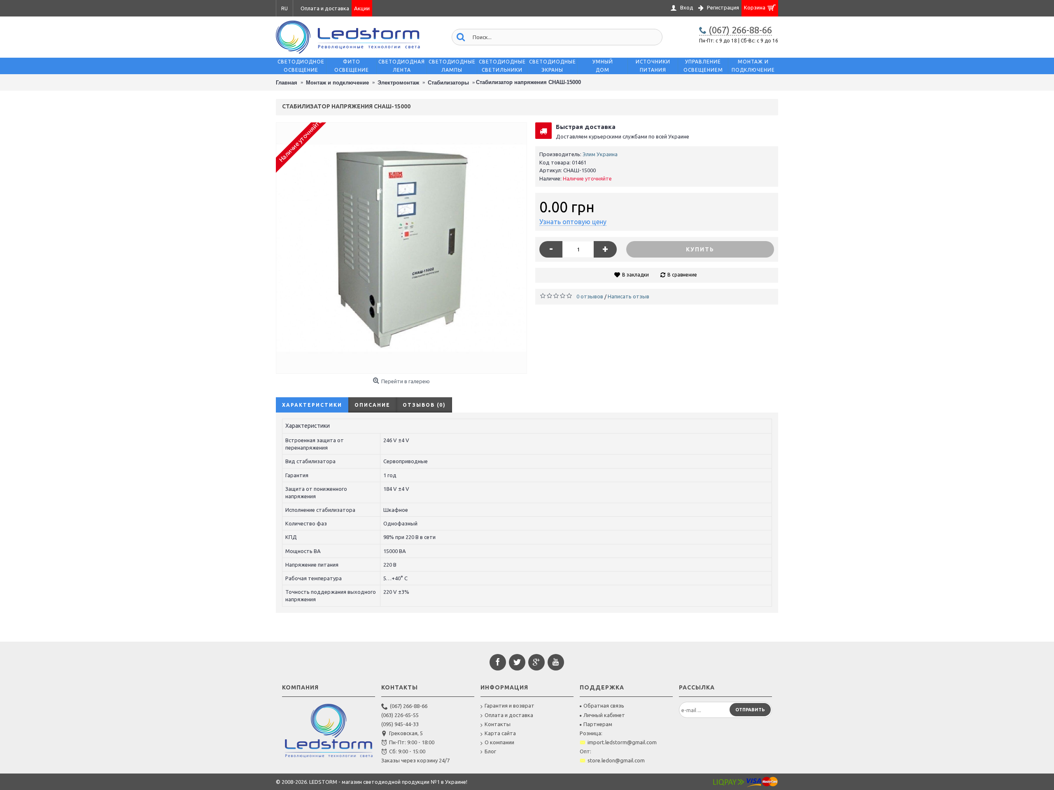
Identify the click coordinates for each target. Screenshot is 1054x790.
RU (284, 8)
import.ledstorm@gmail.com (622, 742)
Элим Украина (600, 154)
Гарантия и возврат (509, 705)
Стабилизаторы (448, 83)
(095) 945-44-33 (400, 724)
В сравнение (682, 274)
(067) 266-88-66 (408, 706)
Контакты (498, 724)
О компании (499, 742)
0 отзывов (589, 296)
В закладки (635, 274)
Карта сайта (500, 733)
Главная (286, 83)
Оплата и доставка (509, 715)
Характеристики (312, 405)
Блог (490, 751)
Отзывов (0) (424, 405)
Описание (372, 405)
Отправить (750, 709)
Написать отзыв (628, 296)
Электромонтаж (398, 83)
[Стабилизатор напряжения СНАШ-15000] (401, 248)
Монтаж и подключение (337, 83)
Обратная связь (603, 705)
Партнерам (597, 724)
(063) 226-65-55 (400, 715)
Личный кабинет (604, 715)
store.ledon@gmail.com (616, 760)
